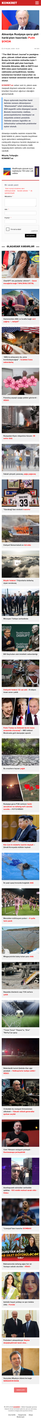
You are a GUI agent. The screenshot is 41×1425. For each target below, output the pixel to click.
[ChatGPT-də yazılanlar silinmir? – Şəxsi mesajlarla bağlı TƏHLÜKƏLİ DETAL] (20, 264)
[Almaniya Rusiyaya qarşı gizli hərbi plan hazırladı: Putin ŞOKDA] (20, 20)
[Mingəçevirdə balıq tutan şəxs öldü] (20, 940)
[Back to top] (34, 1418)
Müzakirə (8, 196)
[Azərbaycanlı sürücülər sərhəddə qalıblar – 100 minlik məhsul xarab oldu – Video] (20, 1171)
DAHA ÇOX (21, 1390)
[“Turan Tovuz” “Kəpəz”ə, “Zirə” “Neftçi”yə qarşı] (20, 1013)
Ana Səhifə (11, 1415)
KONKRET (16, 1407)
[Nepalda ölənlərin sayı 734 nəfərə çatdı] (20, 975)
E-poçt (7, 218)
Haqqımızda (22, 1415)
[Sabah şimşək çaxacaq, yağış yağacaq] (20, 457)
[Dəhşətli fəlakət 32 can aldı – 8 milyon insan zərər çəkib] (20, 673)
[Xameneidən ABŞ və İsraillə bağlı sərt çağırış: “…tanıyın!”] (20, 302)
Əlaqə (31, 1415)
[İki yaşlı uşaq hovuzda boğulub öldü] (20, 866)
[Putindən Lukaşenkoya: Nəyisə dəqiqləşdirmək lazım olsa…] (20, 1323)
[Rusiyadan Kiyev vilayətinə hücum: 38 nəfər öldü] (20, 419)
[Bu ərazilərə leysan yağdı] (20, 752)
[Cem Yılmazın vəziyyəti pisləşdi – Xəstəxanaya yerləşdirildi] (20, 1133)
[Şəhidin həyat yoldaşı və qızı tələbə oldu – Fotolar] (20, 1285)
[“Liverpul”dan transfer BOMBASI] (20, 1212)
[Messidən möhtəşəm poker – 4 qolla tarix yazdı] (20, 902)
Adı (6, 209)
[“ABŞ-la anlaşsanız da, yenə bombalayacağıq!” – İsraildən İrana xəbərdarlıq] (20, 340)
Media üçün (20, 1417)
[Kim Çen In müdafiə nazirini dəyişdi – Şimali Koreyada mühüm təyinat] (20, 828)
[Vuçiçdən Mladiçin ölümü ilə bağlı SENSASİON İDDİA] (20, 1361)
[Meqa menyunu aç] (37, 3)
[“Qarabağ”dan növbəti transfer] (20, 493)
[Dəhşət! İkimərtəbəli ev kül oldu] (20, 528)
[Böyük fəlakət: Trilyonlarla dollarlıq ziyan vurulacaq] (20, 564)
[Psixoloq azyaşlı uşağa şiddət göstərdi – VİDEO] (20, 381)
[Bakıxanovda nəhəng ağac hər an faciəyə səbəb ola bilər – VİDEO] (20, 1247)
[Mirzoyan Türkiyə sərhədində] (20, 602)
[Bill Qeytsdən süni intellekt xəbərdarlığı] (20, 637)
